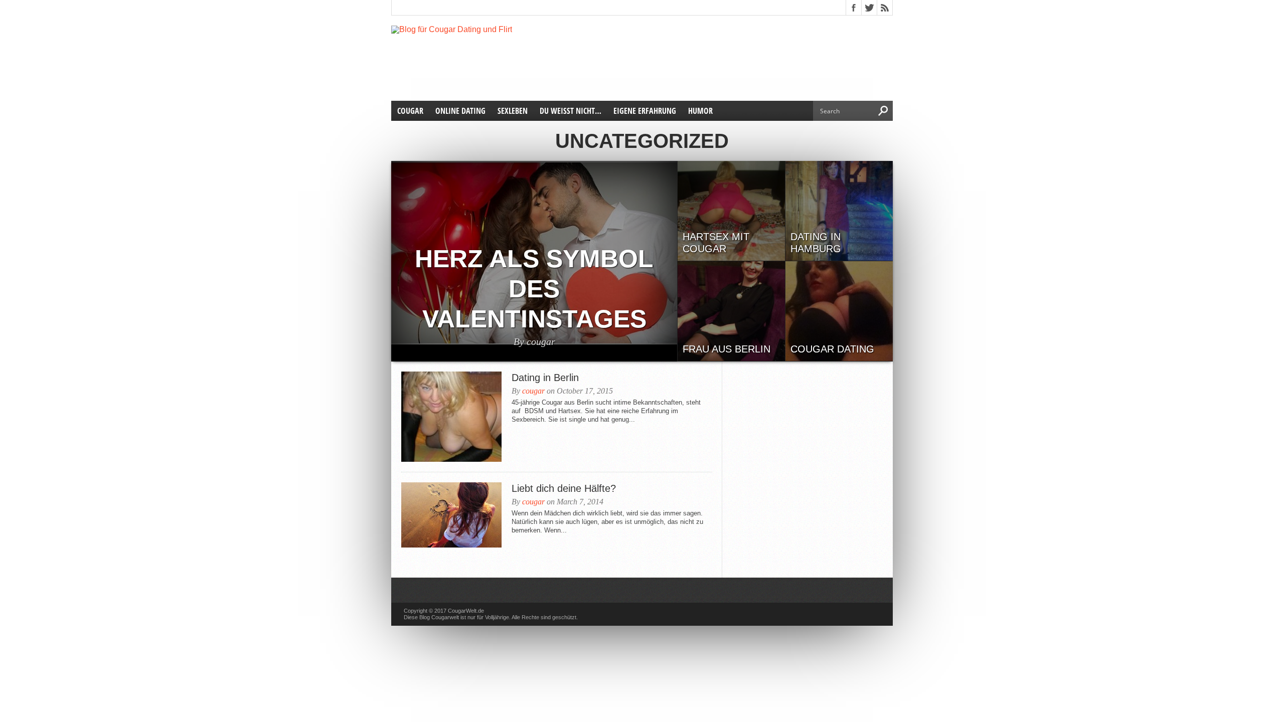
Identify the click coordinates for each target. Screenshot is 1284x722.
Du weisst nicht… (570, 110)
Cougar (410, 110)
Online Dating (460, 110)
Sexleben (513, 110)
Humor (700, 110)
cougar (533, 391)
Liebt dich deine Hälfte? (564, 488)
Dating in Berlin (545, 377)
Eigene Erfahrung (644, 110)
